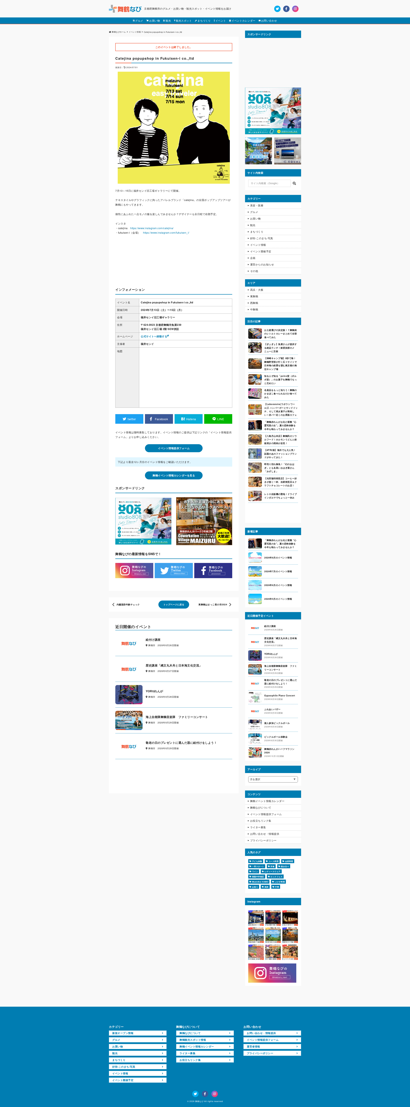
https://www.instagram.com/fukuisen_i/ (166, 232)
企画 (252, 258)
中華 (277, 886)
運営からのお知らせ (262, 264)
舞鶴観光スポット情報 (193, 1040)
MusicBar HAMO (260, 881)
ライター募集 (258, 827)
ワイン (255, 871)
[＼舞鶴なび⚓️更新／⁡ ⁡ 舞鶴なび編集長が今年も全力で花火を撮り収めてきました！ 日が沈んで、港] (273, 918)
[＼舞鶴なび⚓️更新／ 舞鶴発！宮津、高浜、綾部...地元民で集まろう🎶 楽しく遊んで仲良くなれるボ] (273, 952)
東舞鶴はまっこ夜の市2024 (212, 604)
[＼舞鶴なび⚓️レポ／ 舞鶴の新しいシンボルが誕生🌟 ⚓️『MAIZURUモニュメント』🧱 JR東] (290, 918)
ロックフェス (277, 876)
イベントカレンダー (243, 20)
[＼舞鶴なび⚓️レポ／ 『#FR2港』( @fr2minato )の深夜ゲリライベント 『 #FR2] (256, 918)
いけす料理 (280, 881)
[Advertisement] (173, 262)
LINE (220, 419)
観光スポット (184, 20)
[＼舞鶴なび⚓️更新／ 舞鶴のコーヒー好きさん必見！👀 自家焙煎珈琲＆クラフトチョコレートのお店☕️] (290, 952)
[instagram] (295, 9)
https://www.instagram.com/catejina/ (152, 228)
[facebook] (286, 9)
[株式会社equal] (287, 163)
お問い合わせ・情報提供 (264, 834)
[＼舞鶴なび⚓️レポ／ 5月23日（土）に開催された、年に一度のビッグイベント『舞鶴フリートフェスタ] (256, 935)
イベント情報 (258, 245)
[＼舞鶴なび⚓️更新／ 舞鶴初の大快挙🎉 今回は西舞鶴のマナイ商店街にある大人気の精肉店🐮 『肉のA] (256, 952)
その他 (254, 271)
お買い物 (154, 20)
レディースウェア (273, 871)
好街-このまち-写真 (261, 238)
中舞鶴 (254, 309)
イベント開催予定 (260, 251)
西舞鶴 (254, 303)
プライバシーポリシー (263, 840)
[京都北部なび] (258, 163)
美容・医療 (256, 205)
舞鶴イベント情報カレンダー (267, 801)
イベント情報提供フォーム (174, 448)
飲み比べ (285, 866)
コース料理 (274, 861)
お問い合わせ (269, 20)
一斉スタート (258, 866)
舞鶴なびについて (260, 807)
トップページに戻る (173, 604)
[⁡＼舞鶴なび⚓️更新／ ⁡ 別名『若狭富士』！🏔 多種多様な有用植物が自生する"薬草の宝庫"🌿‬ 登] (273, 935)
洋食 (273, 866)
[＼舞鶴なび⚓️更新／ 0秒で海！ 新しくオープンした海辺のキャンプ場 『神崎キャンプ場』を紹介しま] (290, 935)
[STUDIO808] (273, 133)
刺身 (267, 886)
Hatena (191, 419)
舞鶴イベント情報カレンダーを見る (174, 475)
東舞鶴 (254, 296)
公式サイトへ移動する (154, 336)
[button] (294, 183)
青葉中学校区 (258, 876)
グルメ (139, 20)
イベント (220, 20)
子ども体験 (257, 861)
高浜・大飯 (256, 290)
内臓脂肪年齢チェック (128, 604)
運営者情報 (253, 1046)
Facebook (161, 419)
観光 (168, 20)
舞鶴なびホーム (119, 31)
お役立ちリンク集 (260, 820)
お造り (255, 886)
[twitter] (277, 9)
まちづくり (204, 20)
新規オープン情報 (122, 1033)
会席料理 (289, 861)
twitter (132, 419)
